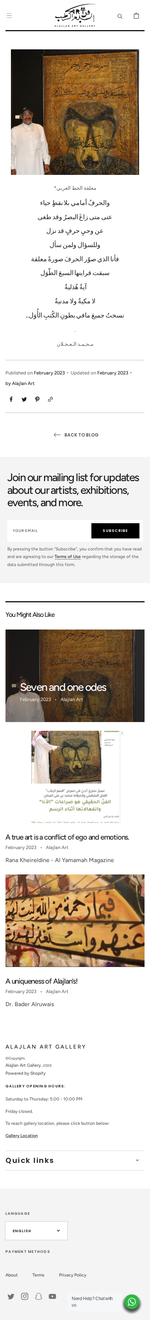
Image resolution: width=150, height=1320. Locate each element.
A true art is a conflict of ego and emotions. (67, 837)
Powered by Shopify (25, 1073)
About (11, 1275)
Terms (38, 1275)
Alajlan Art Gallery (23, 1065)
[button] (9, 16)
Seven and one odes (63, 687)
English (22, 1231)
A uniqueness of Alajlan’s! (41, 981)
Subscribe (115, 530)
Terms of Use (68, 556)
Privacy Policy (72, 1275)
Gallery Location (21, 1135)
